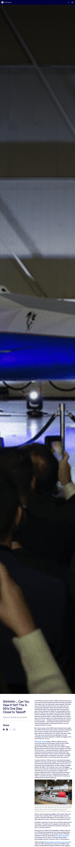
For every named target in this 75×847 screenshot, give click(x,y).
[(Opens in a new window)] (4, 730)
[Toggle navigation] (72, 2)
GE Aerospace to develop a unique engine (57, 842)
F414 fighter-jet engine (62, 835)
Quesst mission (41, 741)
